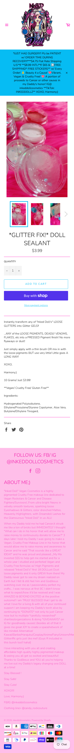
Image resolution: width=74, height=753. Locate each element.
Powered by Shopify (41, 720)
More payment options (36, 305)
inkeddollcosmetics (22, 720)
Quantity (10, 261)
